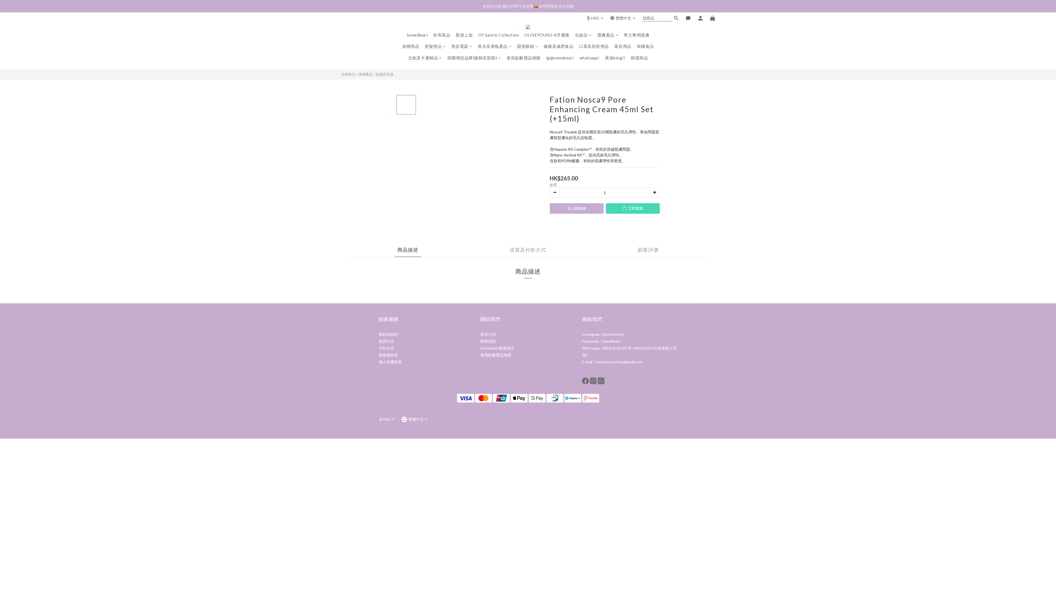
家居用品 (622, 46)
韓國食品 (645, 46)
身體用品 (410, 46)
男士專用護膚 (636, 34)
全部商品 (348, 74)
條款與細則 (388, 334)
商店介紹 (488, 334)
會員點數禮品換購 (524, 57)
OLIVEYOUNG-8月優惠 (547, 34)
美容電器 (459, 46)
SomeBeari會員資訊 (497, 348)
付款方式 (386, 348)
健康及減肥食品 (559, 46)
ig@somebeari (560, 57)
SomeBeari (417, 34)
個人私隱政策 (390, 361)
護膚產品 (605, 34)
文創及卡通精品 (423, 57)
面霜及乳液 (385, 74)
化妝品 (581, 34)
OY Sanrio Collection (498, 34)
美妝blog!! (615, 57)
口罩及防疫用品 (594, 46)
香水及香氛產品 (493, 46)
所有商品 (441, 34)
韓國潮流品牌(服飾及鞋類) (472, 57)
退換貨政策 (388, 355)
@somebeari (613, 334)
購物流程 (488, 341)
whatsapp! (589, 57)
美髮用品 (433, 46)
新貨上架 (464, 34)
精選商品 (639, 57)
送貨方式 (386, 341)
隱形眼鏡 (525, 46)
